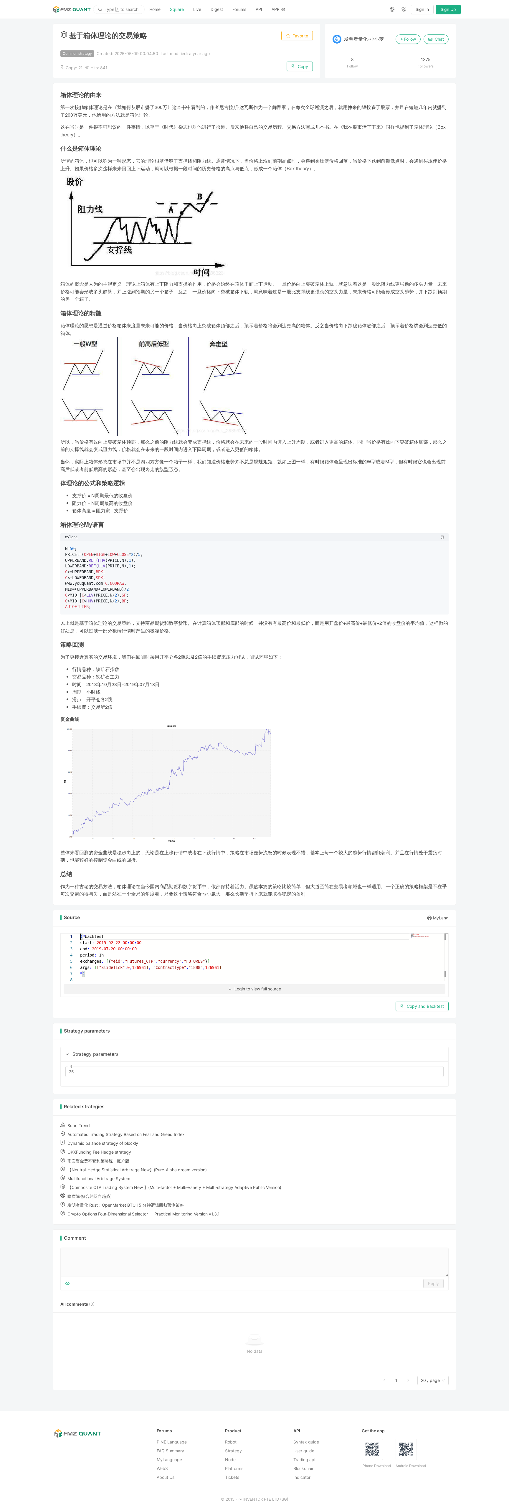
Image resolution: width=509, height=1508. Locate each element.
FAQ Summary (170, 1450)
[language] (392, 9)
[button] (67, 1054)
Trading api (304, 1459)
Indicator (301, 1477)
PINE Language (172, 1441)
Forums (239, 9)
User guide (303, 1450)
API (259, 9)
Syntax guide (306, 1441)
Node (230, 1459)
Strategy (233, 1450)
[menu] (265, 9)
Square (177, 9)
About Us (165, 1477)
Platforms (234, 1468)
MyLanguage (169, 1459)
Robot (231, 1441)
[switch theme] (404, 9)
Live (197, 9)
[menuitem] (155, 9)
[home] (72, 9)
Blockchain (303, 1468)
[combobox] (430, 1380)
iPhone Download (376, 1466)
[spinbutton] (254, 1071)
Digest (217, 9)
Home (155, 9)
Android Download (411, 1466)
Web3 (162, 1468)
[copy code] (442, 537)
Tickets (232, 1477)
